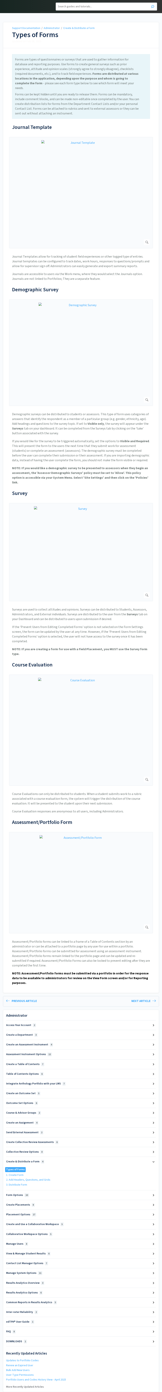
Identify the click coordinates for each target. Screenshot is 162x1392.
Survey (19, 493)
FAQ (10, 1332)
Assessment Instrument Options (28, 1054)
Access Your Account (20, 1025)
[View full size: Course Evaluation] (81, 730)
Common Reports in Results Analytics (31, 1302)
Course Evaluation (32, 664)
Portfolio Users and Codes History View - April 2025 (36, 1380)
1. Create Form (15, 1175)
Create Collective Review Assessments (31, 1142)
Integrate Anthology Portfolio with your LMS (35, 1084)
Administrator (52, 28)
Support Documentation (26, 28)
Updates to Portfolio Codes (22, 1360)
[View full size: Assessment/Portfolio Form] (81, 882)
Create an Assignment (21, 1123)
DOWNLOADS (16, 1341)
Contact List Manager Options (26, 1263)
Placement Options (20, 1215)
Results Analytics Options (23, 1293)
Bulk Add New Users (18, 1370)
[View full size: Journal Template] (81, 192)
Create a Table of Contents (24, 1064)
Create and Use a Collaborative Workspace (34, 1224)
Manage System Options (23, 1273)
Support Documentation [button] (22, 2)
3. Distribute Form (16, 1185)
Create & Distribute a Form (79, 28)
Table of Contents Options (24, 1074)
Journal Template (32, 127)
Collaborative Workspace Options (28, 1234)
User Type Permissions (20, 1375)
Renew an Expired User (19, 1365)
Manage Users (16, 1244)
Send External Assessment (24, 1132)
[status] (81, 86)
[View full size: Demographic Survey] (81, 353)
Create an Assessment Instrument (29, 1045)
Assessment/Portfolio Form (42, 822)
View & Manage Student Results (27, 1254)
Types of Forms (35, 35)
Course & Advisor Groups (23, 1113)
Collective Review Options (24, 1152)
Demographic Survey (35, 289)
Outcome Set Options (21, 1103)
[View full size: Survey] (81, 552)
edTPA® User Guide (19, 1322)
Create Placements (20, 1205)
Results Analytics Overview (24, 1283)
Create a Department (21, 1035)
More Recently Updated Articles (25, 1387)
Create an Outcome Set (22, 1093)
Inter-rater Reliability (21, 1312)
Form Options (17, 1195)
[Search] (152, 7)
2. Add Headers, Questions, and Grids (28, 1180)
